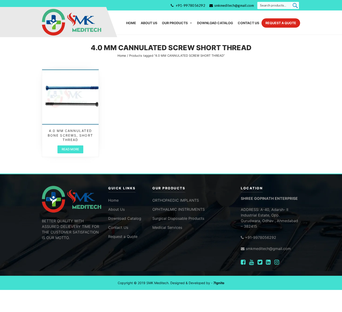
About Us (149, 23)
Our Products (175, 23)
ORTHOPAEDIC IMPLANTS (175, 200)
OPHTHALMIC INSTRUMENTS (178, 209)
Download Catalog (215, 23)
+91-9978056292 (190, 5)
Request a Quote (280, 23)
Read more (70, 149)
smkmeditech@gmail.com (234, 5)
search (295, 5)
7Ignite (218, 283)
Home (131, 23)
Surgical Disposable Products (178, 218)
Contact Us (248, 23)
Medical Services (167, 227)
